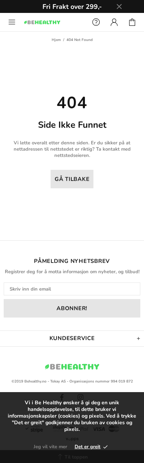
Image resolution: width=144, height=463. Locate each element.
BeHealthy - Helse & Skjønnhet (53, 22)
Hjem (56, 39)
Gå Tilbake (72, 179)
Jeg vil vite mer (50, 446)
